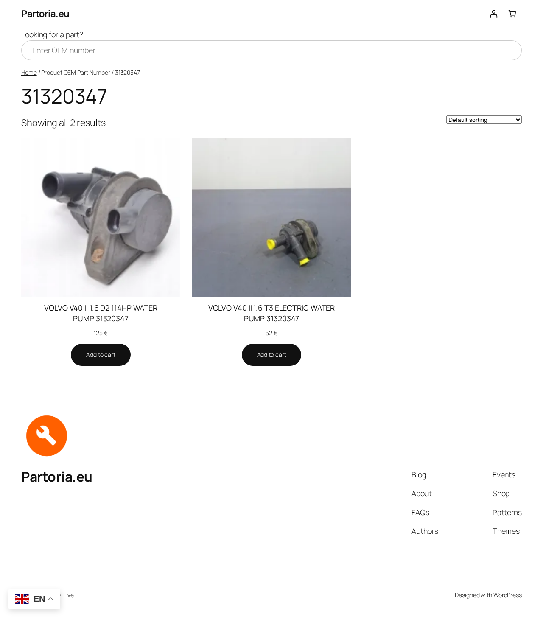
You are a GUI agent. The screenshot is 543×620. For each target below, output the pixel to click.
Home (29, 72)
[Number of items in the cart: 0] (512, 13)
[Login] (493, 13)
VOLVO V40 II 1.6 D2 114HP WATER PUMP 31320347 (100, 313)
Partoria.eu (45, 13)
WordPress (507, 595)
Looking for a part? (52, 34)
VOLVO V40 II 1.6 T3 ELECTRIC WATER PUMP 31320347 (271, 313)
